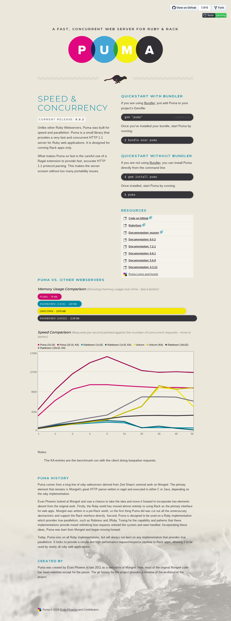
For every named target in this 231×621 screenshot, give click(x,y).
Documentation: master (144, 232)
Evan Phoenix (68, 609)
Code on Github (138, 218)
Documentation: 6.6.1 (142, 253)
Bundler (149, 103)
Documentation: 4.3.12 (143, 267)
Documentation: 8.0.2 (142, 239)
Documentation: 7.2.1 (142, 246)
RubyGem (135, 225)
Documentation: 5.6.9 (142, 260)
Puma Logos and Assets (143, 274)
